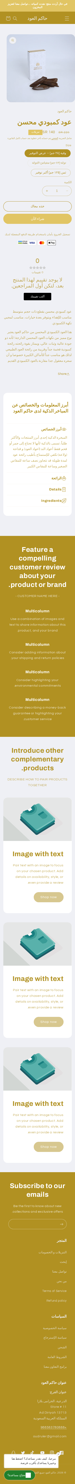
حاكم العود (50, 1473)
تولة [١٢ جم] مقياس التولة (49, 162)
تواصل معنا (59, 1271)
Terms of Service (54, 1291)
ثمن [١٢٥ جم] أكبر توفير (50, 172)
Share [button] (62, 373)
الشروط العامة (57, 1357)
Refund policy (56, 1300)
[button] (67, 18)
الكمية (68, 182)
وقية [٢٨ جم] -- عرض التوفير (47, 153)
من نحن (62, 1281)
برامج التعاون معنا (55, 1366)
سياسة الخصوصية (55, 1328)
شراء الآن (37, 219)
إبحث (63, 1261)
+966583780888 (54, 1427)
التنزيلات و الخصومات (53, 1252)
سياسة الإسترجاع (55, 1337)
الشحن (54, 138)
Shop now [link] (48, 897)
